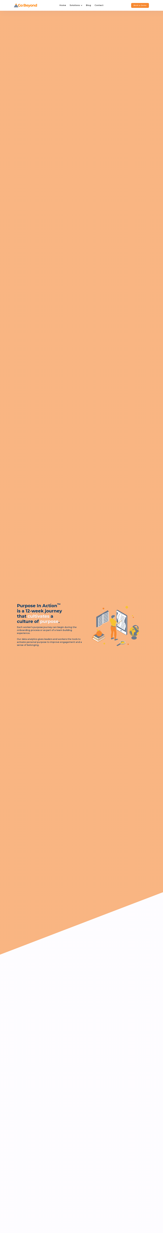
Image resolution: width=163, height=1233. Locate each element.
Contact (99, 5)
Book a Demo (140, 5)
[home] (25, 5)
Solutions (75, 5)
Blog (88, 5)
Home (63, 5)
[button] (76, 5)
